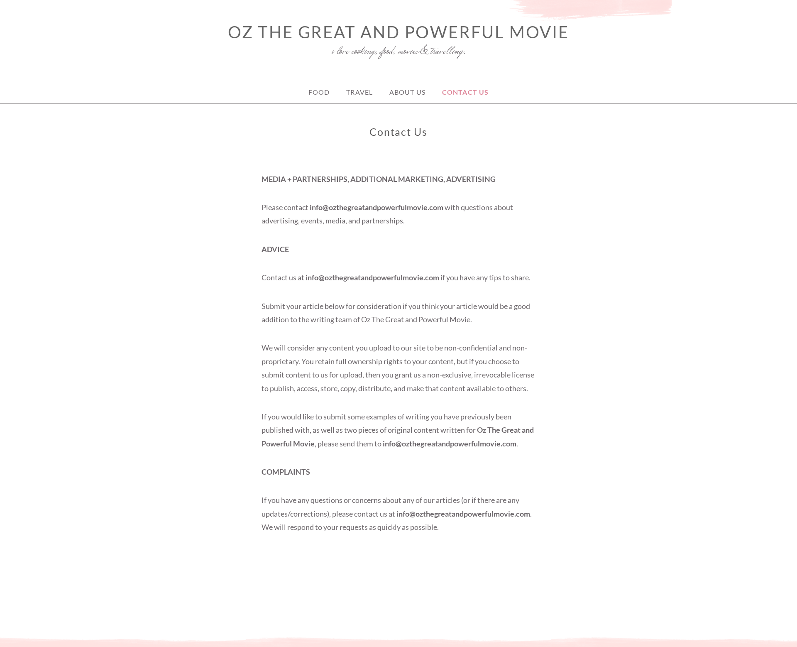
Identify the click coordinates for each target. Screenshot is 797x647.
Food (319, 92)
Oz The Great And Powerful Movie (398, 32)
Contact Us (465, 92)
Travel (359, 92)
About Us (407, 92)
